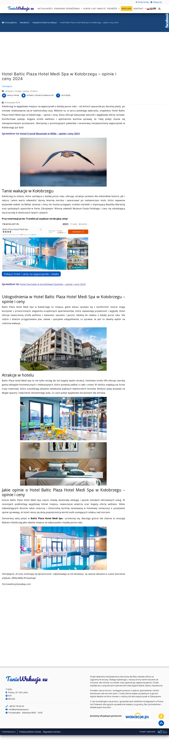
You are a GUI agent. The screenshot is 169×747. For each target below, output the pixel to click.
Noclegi (126, 8)
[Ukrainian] (154, 9)
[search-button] (159, 9)
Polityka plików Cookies (30, 731)
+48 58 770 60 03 (16, 706)
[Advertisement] (84, 52)
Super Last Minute (94, 8)
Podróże (112, 8)
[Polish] (148, 9)
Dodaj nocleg (143, 2)
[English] (151, 9)
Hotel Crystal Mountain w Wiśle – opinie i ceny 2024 (50, 133)
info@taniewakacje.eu (18, 709)
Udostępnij (7, 86)
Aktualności (45, 8)
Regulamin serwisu (52, 731)
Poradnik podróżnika (67, 8)
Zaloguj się (157, 2)
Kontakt (139, 8)
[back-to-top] (161, 723)
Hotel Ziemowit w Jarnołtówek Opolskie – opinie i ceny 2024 (52, 284)
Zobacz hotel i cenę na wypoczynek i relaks (31, 274)
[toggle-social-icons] (161, 716)
